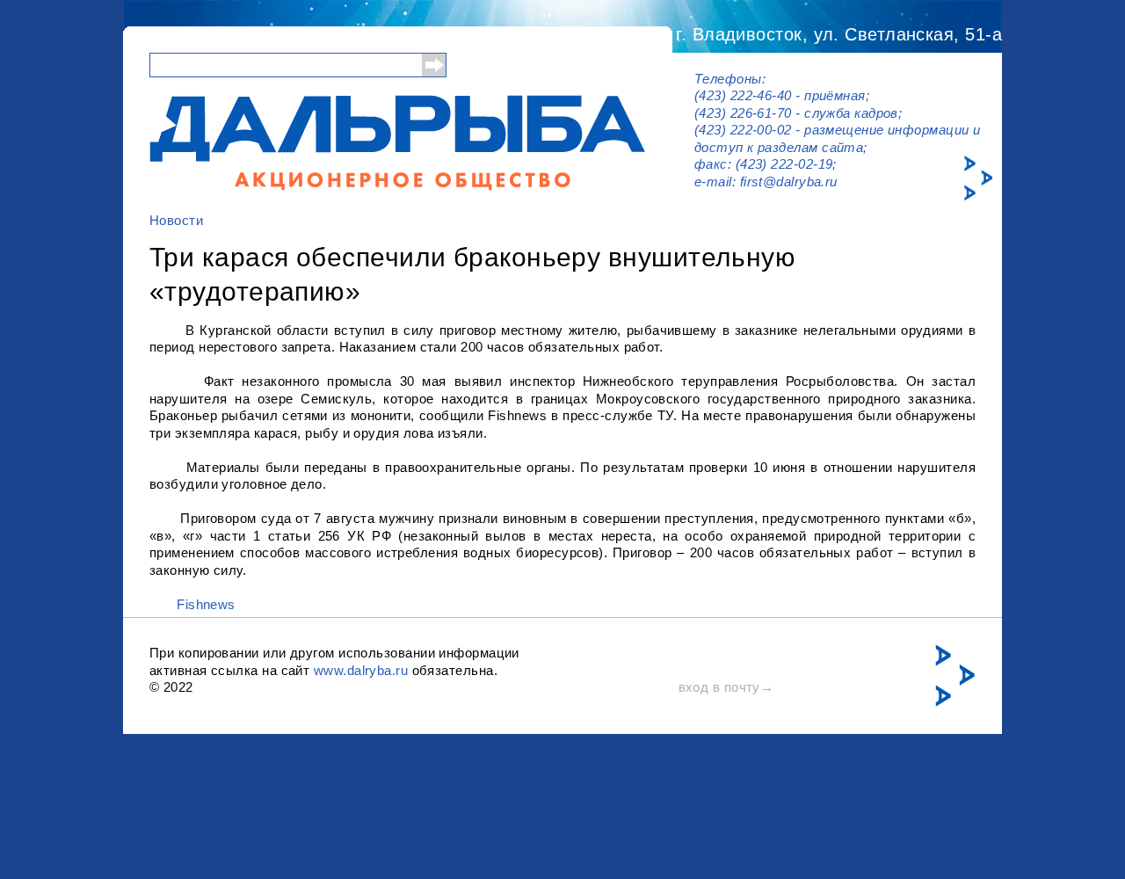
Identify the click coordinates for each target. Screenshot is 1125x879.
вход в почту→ (726, 686)
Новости (176, 220)
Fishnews (206, 604)
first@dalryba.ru (789, 181)
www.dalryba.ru (361, 670)
